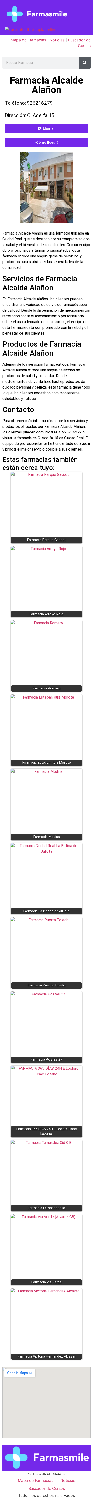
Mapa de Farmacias (28, 40)
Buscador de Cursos (46, 1488)
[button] (46, 128)
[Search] (85, 63)
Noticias (57, 40)
